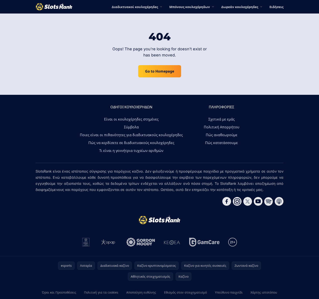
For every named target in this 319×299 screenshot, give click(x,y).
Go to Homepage (159, 71)
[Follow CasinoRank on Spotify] (268, 201)
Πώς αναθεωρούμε (221, 135)
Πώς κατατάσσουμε (221, 142)
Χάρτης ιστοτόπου (263, 292)
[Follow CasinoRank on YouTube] (258, 201)
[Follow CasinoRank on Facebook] (226, 201)
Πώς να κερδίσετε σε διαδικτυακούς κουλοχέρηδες (131, 142)
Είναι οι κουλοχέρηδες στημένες (131, 119)
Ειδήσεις (276, 7)
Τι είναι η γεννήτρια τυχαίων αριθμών (131, 150)
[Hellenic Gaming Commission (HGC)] (86, 242)
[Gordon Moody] (141, 242)
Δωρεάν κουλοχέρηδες (239, 7)
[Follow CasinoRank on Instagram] (237, 201)
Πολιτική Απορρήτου (221, 127)
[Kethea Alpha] (172, 242)
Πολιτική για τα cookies (101, 292)
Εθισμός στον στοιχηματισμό (185, 292)
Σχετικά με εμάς (221, 119)
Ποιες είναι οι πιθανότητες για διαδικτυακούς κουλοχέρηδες (131, 135)
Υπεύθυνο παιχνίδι (229, 292)
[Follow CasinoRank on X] (247, 201)
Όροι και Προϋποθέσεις (59, 292)
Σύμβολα (131, 127)
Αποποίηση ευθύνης (141, 292)
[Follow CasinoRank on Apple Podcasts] (279, 201)
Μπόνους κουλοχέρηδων (189, 7)
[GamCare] (204, 242)
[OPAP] (108, 242)
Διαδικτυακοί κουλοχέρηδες (135, 7)
